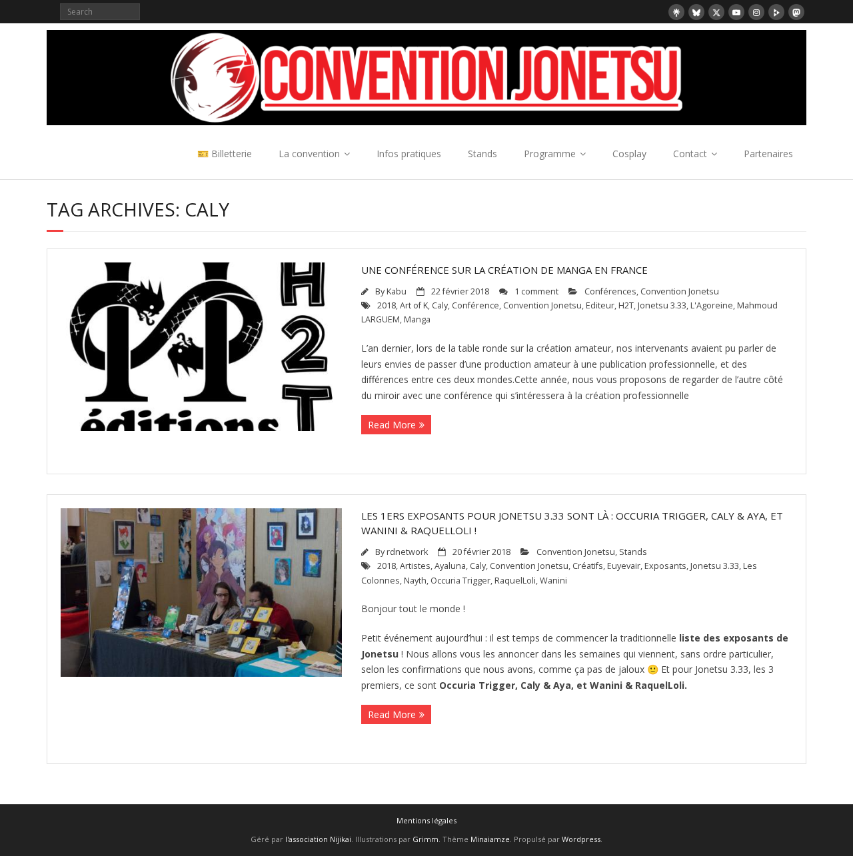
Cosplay (629, 153)
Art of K (414, 305)
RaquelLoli (515, 580)
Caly (440, 305)
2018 (386, 305)
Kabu (397, 291)
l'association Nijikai (318, 839)
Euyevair (623, 566)
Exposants (665, 566)
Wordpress (581, 839)
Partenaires (768, 153)
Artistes (415, 566)
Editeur (600, 305)
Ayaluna (450, 566)
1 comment (536, 291)
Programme (550, 153)
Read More (392, 424)
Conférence (475, 305)
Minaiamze (490, 839)
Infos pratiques (409, 153)
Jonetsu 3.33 (662, 305)
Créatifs (587, 566)
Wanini (553, 580)
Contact (690, 153)
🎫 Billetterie (224, 153)
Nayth (415, 580)
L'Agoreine (711, 305)
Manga (417, 319)
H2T (626, 305)
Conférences (610, 291)
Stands (482, 153)
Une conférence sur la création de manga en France (504, 269)
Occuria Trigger (460, 580)
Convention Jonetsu (679, 291)
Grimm (425, 839)
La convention (309, 153)
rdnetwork (407, 552)
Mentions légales (426, 820)
